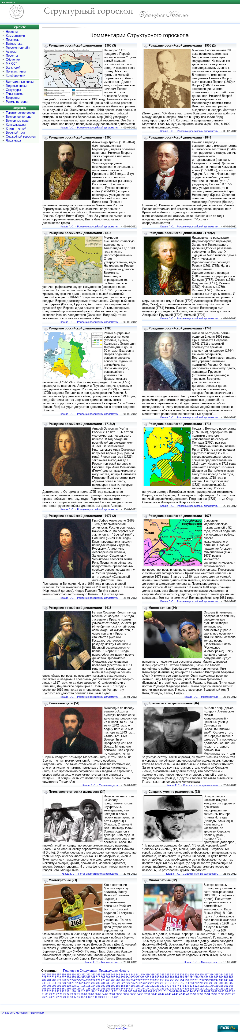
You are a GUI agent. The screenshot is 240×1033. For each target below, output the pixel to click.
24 (50, 997)
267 (118, 980)
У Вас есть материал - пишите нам (23, 1012)
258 (162, 980)
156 (88, 988)
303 (132, 977)
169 (216, 985)
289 (201, 977)
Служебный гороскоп (21, 136)
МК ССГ (11, 63)
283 (231, 977)
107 (135, 991)
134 (197, 988)
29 (226, 994)
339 (147, 974)
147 (133, 988)
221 (152, 983)
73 (71, 994)
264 (133, 980)
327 (206, 974)
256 (172, 980)
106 (140, 991)
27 (233, 994)
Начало (124, 970)
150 (118, 988)
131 (211, 988)
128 (226, 988)
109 (125, 991)
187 (128, 985)
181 (157, 985)
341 (137, 974)
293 (182, 977)
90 (205, 991)
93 (194, 991)
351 (88, 974)
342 (133, 974)
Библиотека (14, 43)
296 (167, 977)
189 (118, 985)
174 (192, 985)
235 (83, 983)
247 (216, 980)
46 (166, 994)
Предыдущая (108, 970)
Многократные (209, 696)
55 (134, 994)
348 (103, 974)
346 (113, 974)
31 (219, 994)
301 (142, 977)
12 (92, 997)
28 (229, 994)
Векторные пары (17, 120)
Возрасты (12, 97)
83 (230, 991)
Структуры (13, 89)
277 (69, 980)
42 (180, 994)
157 (83, 988)
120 (73, 991)
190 (113, 985)
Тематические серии (20, 112)
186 (133, 985)
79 (50, 994)
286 (216, 977)
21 (61, 997)
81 (43, 994)
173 (197, 985)
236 (78, 983)
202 (54, 985)
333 (177, 974)
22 (57, 997)
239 (64, 983)
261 (147, 980)
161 (64, 988)
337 (157, 974)
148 (128, 988)
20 (64, 997)
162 (59, 988)
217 (172, 983)
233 (93, 983)
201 (59, 985)
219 (162, 983)
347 (108, 974)
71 (78, 994)
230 (108, 983)
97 (180, 991)
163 (54, 988)
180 (162, 985)
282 (44, 980)
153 (103, 988)
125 (49, 991)
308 (108, 977)
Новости (12, 31)
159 (73, 988)
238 (69, 983)
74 (68, 994)
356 (64, 974)
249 (206, 980)
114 (102, 991)
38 (194, 994)
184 (142, 985)
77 (57, 994)
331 (187, 974)
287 (211, 977)
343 (128, 974)
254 (182, 980)
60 (117, 994)
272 (93, 980)
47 (162, 994)
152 (108, 988)
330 (192, 974)
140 (167, 988)
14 (85, 997)
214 (187, 983)
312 (88, 977)
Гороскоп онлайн (18, 47)
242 (49, 983)
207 (221, 983)
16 (78, 997)
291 (191, 977)
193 (98, 985)
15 (82, 997)
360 (44, 974)
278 (64, 980)
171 (206, 985)
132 (206, 988)
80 (46, 994)
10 (99, 997)
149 (123, 988)
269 (108, 980)
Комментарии (15, 35)
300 (147, 977)
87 (215, 991)
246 (221, 980)
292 (186, 977)
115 (97, 991)
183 (147, 985)
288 (206, 977)
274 (83, 980)
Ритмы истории (16, 101)
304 (127, 977)
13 (89, 997)
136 (187, 988)
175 (187, 985)
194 (93, 985)
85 (222, 991)
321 (44, 977)
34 (208, 994)
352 (83, 974)
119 (78, 991)
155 (93, 988)
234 (88, 983)
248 (211, 980)
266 (123, 980)
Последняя (71, 970)
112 (111, 991)
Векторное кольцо (18, 116)
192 (103, 985)
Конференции (15, 75)
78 (53, 994)
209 (211, 983)
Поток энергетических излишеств (98, 873)
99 (173, 991)
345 (118, 974)
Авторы (11, 51)
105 (145, 991)
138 (177, 988)
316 (69, 977)
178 (172, 985)
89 (208, 991)
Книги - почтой (16, 128)
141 (162, 988)
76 (61, 994)
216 (177, 983)
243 (44, 983)
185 (137, 985)
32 (215, 994)
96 (184, 991)
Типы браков (14, 93)
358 (54, 974)
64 (103, 994)
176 (182, 985)
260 (152, 980)
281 (49, 980)
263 (137, 980)
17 (75, 997)
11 (96, 997)
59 (120, 994)
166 (231, 985)
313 (83, 977)
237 (73, 983)
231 (103, 983)
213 (192, 983)
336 (162, 974)
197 (78, 985)
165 (44, 988)
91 (201, 991)
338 (152, 974)
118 (83, 991)
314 (78, 977)
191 (108, 985)
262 (142, 980)
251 (197, 980)
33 (212, 994)
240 (59, 983)
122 (64, 991)
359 (49, 974)
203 (49, 985)
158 (78, 988)
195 (88, 985)
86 (219, 991)
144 (147, 988)
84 (226, 991)
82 (233, 991)
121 (69, 991)
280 (54, 980)
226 (128, 983)
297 (162, 977)
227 (123, 983)
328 (201, 974)
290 (196, 977)
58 (124, 994)
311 (93, 977)
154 (98, 988)
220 (157, 983)
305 (122, 977)
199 (69, 985)
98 (177, 991)
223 (142, 983)
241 (54, 983)
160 (69, 988)
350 (93, 974)
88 (212, 991)
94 (191, 991)
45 (170, 994)
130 (216, 988)
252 (192, 980)
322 (231, 974)
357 (59, 974)
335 (167, 974)
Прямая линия (16, 71)
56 (131, 994)
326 (211, 974)
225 (133, 983)
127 (231, 988)
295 (172, 977)
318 (59, 977)
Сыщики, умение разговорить (200, 873)
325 (216, 974)
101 (164, 991)
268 (113, 980)
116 (92, 991)
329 (197, 974)
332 (182, 974)
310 (98, 977)
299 (152, 977)
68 (89, 994)
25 (46, 997)
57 (127, 994)
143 (152, 988)
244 (231, 980)
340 (142, 974)
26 (43, 997)
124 (54, 991)
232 (98, 983)
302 (137, 977)
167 (226, 985)
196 (83, 985)
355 (69, 974)
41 (184, 994)
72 (75, 994)
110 (120, 991)
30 (222, 994)
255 (177, 980)
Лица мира (13, 140)
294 (177, 977)
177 (177, 985)
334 (172, 974)
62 (110, 994)
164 (49, 988)
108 (130, 991)
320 (49, 977)
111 (116, 991)
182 (152, 985)
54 (138, 994)
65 (99, 994)
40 (187, 994)
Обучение (13, 59)
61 (113, 994)
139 (172, 988)
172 (201, 985)
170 (211, 985)
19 (68, 997)
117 (88, 991)
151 (113, 988)
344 (123, 974)
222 (147, 983)
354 (73, 974)
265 (128, 980)
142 (157, 988)
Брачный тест (15, 132)
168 (221, 985)
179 (167, 985)
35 (205, 994)
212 (197, 983)
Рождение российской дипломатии (97, 127)
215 (182, 983)
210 (206, 983)
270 (103, 980)
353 (78, 974)
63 (106, 994)
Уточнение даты (108, 785)
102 (160, 991)
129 (221, 988)
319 (54, 977)
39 (191, 994)
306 (118, 977)
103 (155, 991)
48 (159, 994)
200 (64, 985)
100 (169, 991)
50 (152, 994)
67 (92, 994)
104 (150, 991)
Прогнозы (12, 39)
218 (167, 983)
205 (231, 983)
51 (148, 994)
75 (64, 994)
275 (78, 980)
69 (85, 994)
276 (73, 980)
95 (187, 991)
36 (201, 994)
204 (44, 985)
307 (113, 977)
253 (187, 980)
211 (201, 983)
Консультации (16, 124)
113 (107, 991)
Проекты (12, 55)
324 (221, 974)
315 (73, 977)
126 (44, 991)
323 (226, 974)
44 (173, 994)
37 (198, 994)
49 (155, 994)
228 (118, 983)
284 (226, 977)
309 (103, 977)
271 (98, 980)
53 (141, 994)
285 (221, 977)
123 (59, 991)
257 (167, 980)
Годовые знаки (16, 86)
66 (96, 994)
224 (137, 983)
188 (123, 985)
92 (198, 991)
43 (177, 994)
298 (157, 977)
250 (201, 980)
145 (142, 988)
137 (182, 988)
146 (137, 988)
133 (201, 988)
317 (64, 977)
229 (113, 983)
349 (98, 974)
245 (226, 980)
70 (82, 994)
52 (145, 994)
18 (71, 997)
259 (157, 980)
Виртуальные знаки (20, 82)
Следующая (88, 970)
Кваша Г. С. (67, 127)
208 (216, 983)
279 (59, 980)
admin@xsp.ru (124, 1028)
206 (226, 983)
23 (53, 997)
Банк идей (13, 67)
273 (88, 980)
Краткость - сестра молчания (200, 785)
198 (73, 985)
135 (192, 988)
